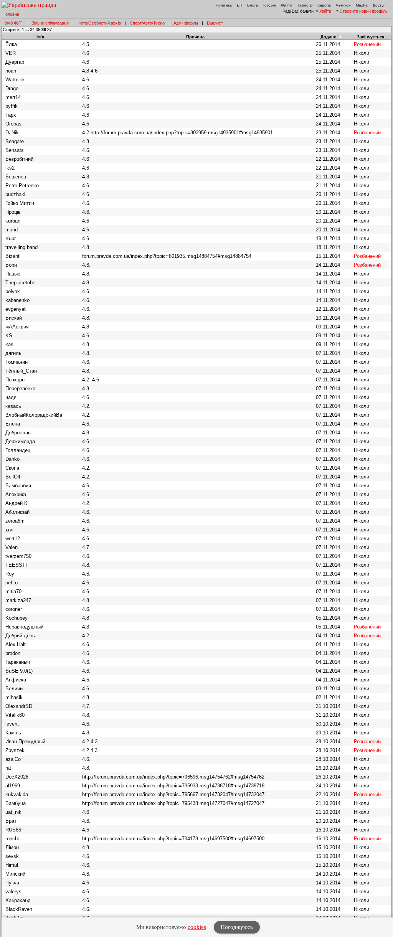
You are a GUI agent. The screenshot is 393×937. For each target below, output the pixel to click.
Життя (286, 5)
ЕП (239, 5)
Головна (11, 14)
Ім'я (40, 37)
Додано (328, 37)
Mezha (362, 5)
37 (49, 29)
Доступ (379, 5)
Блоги (252, 5)
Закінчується (370, 37)
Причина (195, 37)
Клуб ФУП (13, 23)
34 (32, 29)
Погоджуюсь (237, 927)
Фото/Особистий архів (99, 23)
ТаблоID (304, 5)
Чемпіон (343, 5)
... (27, 29)
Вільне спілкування (50, 23)
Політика (224, 5)
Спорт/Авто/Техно (147, 23)
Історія (269, 5)
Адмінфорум (185, 23)
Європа (324, 5)
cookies (197, 927)
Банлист (215, 23)
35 (38, 29)
